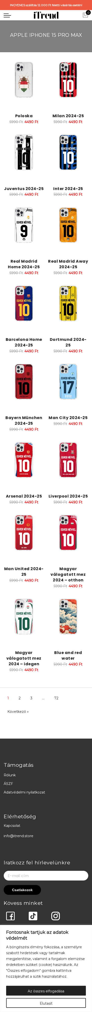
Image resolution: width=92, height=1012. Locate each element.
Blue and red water (68, 655)
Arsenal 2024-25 (24, 496)
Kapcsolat (12, 825)
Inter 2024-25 (68, 189)
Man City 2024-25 (68, 418)
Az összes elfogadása (46, 991)
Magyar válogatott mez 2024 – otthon (68, 574)
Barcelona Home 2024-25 (24, 342)
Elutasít (46, 1003)
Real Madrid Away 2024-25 (68, 264)
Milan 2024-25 (68, 116)
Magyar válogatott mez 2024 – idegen (23, 658)
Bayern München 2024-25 (23, 420)
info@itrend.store (18, 836)
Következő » (18, 711)
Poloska (24, 116)
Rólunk (10, 775)
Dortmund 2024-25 (68, 342)
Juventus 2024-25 (24, 189)
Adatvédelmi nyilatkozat (24, 792)
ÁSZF (8, 783)
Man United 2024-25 (24, 571)
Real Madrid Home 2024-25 (24, 264)
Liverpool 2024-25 (68, 496)
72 (56, 698)
